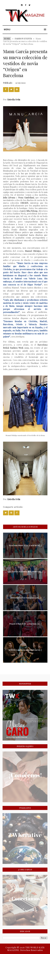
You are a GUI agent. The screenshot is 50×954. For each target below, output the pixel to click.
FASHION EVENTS (23, 38)
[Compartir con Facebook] (5, 89)
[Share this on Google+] (16, 89)
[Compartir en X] (11, 89)
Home (7, 38)
